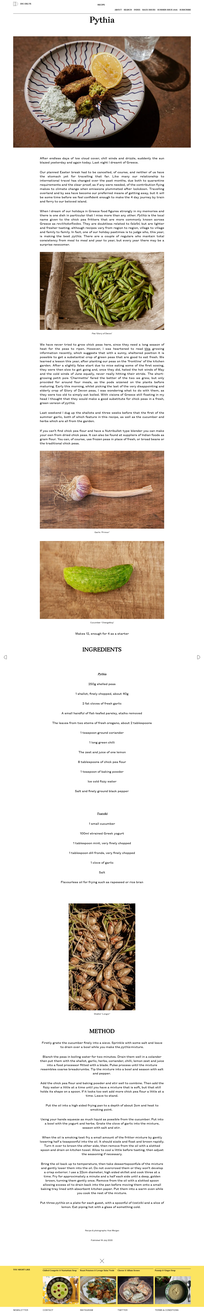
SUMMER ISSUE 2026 (167, 10)
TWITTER (123, 1309)
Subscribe (185, 10)
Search (128, 10)
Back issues (148, 10)
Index (137, 10)
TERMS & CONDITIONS (167, 1309)
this (147, 348)
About (118, 10)
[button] (5, 656)
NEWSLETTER (20, 1309)
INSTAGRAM (86, 1309)
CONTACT (48, 1309)
